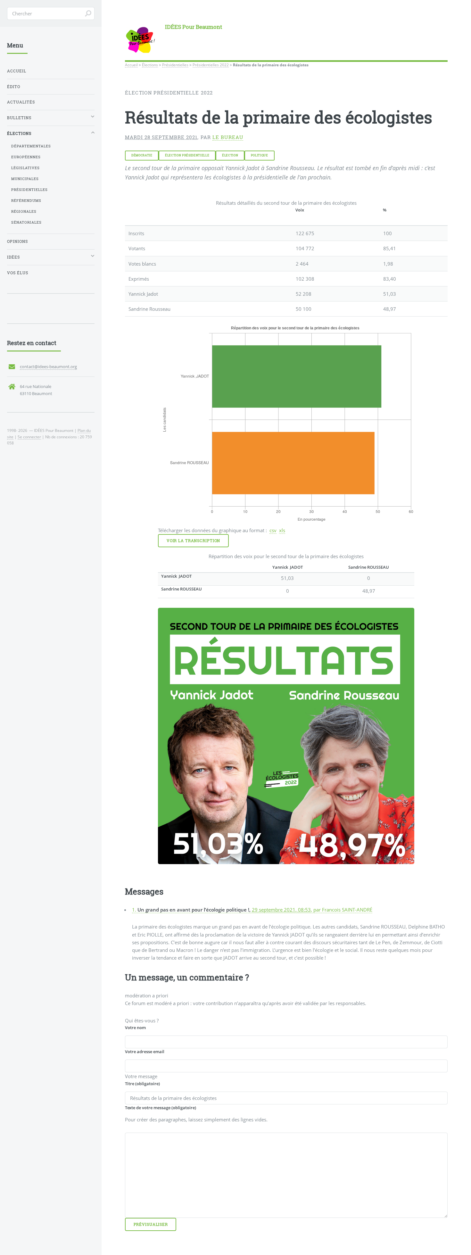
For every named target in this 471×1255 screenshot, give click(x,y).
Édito (13, 86)
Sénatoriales (26, 222)
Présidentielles (175, 64)
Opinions (17, 241)
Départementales (31, 146)
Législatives (25, 168)
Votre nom (135, 1027)
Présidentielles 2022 (211, 64)
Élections (150, 64)
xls (282, 530)
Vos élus (17, 272)
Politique (259, 155)
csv (273, 530)
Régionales (24, 211)
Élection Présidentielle (187, 155)
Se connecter (29, 436)
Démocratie (142, 155)
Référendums (26, 200)
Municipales (25, 179)
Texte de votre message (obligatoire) (160, 1108)
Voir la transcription (193, 540)
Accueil (131, 64)
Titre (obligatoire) (142, 1083)
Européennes (26, 157)
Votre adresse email (144, 1051)
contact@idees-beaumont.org (48, 366)
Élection (230, 155)
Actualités (21, 102)
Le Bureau (227, 137)
